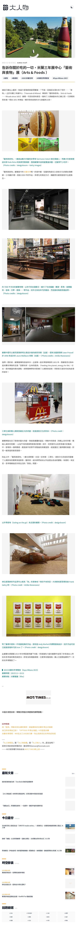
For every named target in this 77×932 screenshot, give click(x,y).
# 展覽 (29, 917)
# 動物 (66, 920)
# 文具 (47, 913)
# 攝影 (11, 917)
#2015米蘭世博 (27, 78)
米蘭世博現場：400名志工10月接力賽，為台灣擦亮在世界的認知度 (29, 733)
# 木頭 (47, 920)
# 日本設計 (29, 913)
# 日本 (11, 913)
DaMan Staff (22, 63)
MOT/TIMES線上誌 (32, 749)
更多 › (73, 773)
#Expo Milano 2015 (60, 78)
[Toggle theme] (72, 7)
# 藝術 (47, 917)
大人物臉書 (22, 742)
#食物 (6, 78)
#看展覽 (15, 78)
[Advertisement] (38, 757)
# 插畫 (11, 920)
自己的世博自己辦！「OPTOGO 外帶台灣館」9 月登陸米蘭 (25, 730)
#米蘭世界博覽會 (43, 78)
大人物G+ (36, 742)
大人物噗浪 (8, 742)
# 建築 (66, 913)
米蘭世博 (27, 171)
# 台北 (29, 920)
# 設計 (66, 917)
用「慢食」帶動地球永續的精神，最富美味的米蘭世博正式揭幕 (27, 727)
